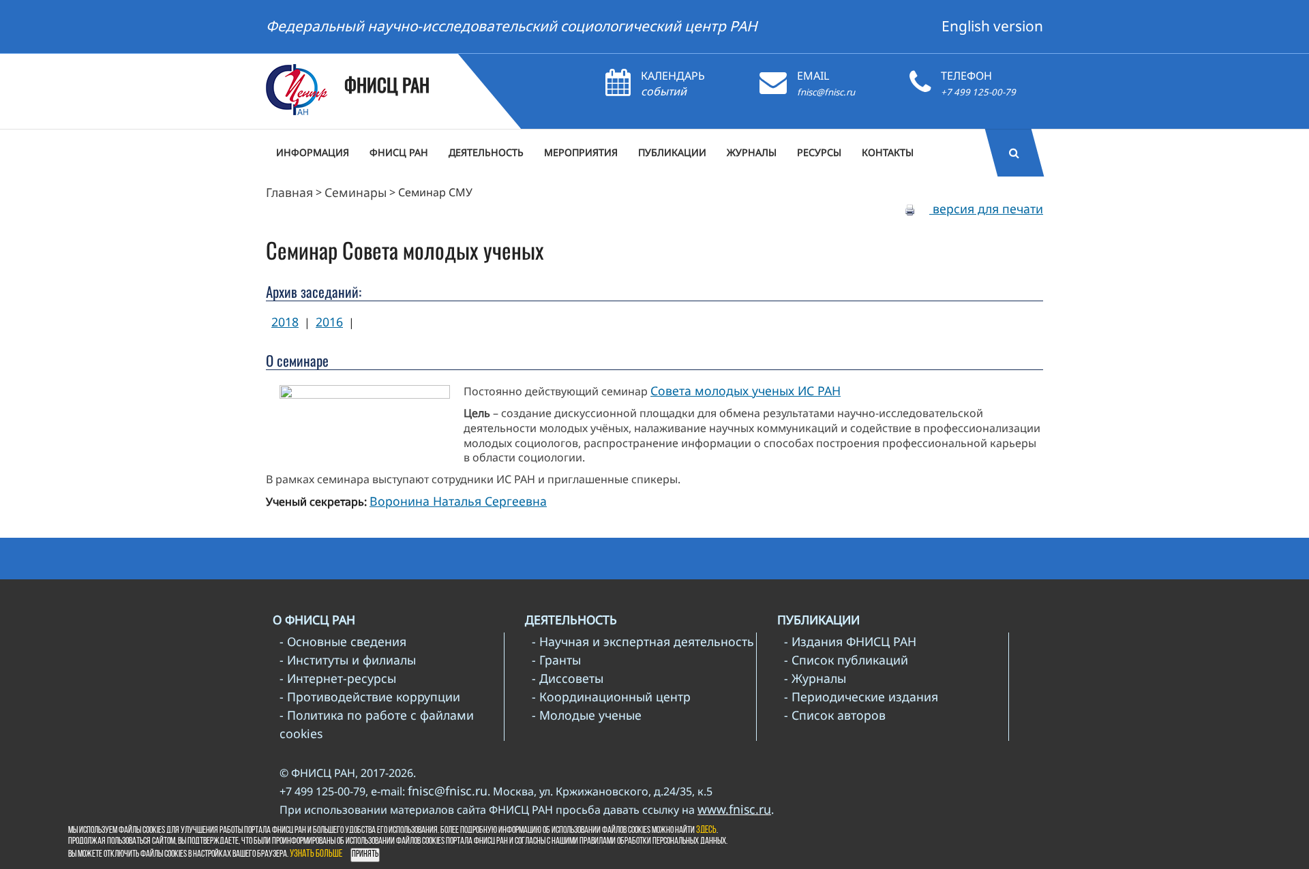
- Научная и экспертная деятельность (643, 641)
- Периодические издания (861, 696)
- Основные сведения (343, 641)
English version (992, 25)
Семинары (356, 192)
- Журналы (815, 678)
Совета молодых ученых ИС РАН (745, 390)
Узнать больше (316, 854)
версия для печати (986, 208)
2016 (329, 322)
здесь (706, 830)
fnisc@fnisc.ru (826, 92)
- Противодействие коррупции (370, 696)
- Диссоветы (567, 678)
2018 (285, 322)
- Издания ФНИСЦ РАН (850, 641)
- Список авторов (835, 715)
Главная (289, 192)
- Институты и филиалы (348, 660)
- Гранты (556, 660)
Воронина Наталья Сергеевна (458, 501)
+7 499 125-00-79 (978, 92)
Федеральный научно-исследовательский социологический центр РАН (511, 25)
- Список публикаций (846, 660)
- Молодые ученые (587, 715)
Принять (365, 854)
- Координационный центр (611, 696)
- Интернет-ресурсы (338, 678)
